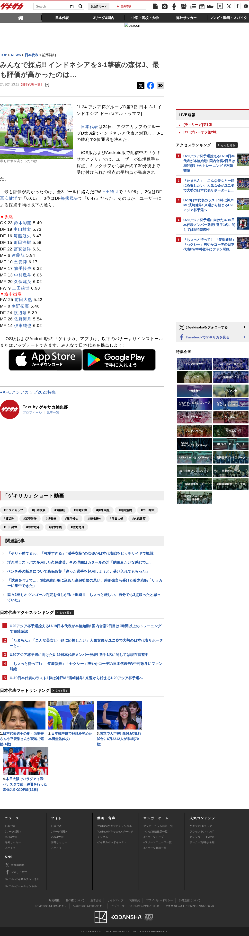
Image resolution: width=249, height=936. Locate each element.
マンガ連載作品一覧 (155, 831)
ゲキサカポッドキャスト (112, 842)
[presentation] (21, 17)
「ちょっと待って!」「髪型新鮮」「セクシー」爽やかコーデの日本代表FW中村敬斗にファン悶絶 (86, 666)
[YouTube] (246, 6)
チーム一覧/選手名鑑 (202, 842)
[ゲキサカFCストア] (210, 7)
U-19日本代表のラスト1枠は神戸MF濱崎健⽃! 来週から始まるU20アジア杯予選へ (76, 678)
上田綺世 (110, 191)
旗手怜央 (23, 268)
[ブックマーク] (219, 6)
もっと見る (66, 612)
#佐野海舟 (77, 527)
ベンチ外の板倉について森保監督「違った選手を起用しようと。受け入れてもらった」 (78, 571)
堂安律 (20, 262)
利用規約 (134, 900)
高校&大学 (11, 836)
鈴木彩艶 (23, 223)
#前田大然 (116, 518)
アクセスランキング (202, 831)
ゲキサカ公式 (19, 872)
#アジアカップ (13, 510)
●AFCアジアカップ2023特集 (28, 392)
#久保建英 (139, 518)
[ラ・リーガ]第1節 (198, 125)
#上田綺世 (10, 527)
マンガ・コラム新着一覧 (158, 825)
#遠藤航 (59, 510)
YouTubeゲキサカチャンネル (114, 825)
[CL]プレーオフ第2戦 (200, 132)
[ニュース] (155, 6)
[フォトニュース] (164, 6)
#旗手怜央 (72, 518)
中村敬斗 (23, 275)
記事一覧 (53, 412)
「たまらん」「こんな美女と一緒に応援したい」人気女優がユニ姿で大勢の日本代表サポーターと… (86, 643)
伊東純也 (23, 325)
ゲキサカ (12, 7)
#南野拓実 (80, 510)
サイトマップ (115, 900)
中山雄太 (22, 229)
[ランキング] (193, 6)
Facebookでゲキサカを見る (207, 337)
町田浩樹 (22, 242)
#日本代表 (38, 510)
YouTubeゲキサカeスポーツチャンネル (115, 834)
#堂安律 (51, 518)
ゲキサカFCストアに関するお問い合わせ (189, 905)
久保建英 (23, 281)
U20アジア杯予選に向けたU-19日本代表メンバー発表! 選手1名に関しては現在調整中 (79, 655)
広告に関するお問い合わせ (51, 905)
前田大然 (23, 299)
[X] (229, 6)
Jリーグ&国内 (13, 831)
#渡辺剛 (9, 518)
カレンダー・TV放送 (202, 836)
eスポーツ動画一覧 (154, 847)
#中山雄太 (147, 510)
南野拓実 (20, 306)
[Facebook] (237, 6)
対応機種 (54, 900)
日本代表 (89, 126)
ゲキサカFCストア (201, 825)
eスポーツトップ (153, 836)
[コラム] (174, 6)
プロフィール (32, 412)
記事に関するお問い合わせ (89, 905)
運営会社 (95, 900)
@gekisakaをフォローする (206, 327)
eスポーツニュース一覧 (157, 842)
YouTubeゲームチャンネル (21, 886)
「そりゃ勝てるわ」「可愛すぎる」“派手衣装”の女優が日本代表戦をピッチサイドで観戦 (80, 553)
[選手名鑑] (183, 6)
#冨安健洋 (30, 518)
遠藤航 (18, 255)
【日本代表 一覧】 (31, 84)
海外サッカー (13, 842)
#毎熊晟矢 (94, 518)
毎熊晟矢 (69, 198)
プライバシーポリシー (159, 900)
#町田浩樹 (125, 510)
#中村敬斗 (33, 527)
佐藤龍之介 (129, 6)
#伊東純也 (103, 510)
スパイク (10, 847)
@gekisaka (17, 864)
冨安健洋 (9, 198)
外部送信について (189, 900)
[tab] (21, 17)
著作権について (75, 900)
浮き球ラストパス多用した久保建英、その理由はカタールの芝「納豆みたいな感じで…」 (80, 562)
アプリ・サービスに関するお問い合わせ (135, 905)
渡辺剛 (20, 312)
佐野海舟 (23, 319)
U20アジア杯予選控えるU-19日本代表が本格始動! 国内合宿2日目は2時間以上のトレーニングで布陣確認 (85, 628)
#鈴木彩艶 (55, 527)
